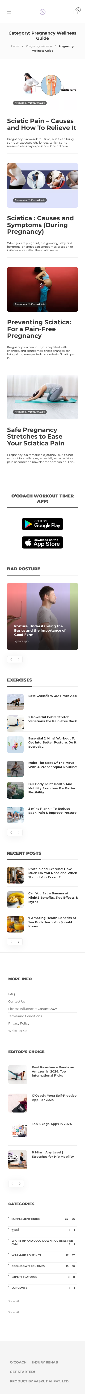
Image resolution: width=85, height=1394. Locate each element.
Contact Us (16, 1001)
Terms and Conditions (25, 1016)
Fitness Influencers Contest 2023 (32, 1009)
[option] (42, 616)
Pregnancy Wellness (39, 46)
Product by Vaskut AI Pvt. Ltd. (40, 1381)
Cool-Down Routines (43, 1266)
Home (15, 46)
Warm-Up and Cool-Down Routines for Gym (43, 1242)
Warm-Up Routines (43, 1255)
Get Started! (22, 1372)
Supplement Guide (43, 1219)
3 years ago (21, 641)
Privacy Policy (18, 1023)
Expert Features (43, 1277)
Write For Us (17, 1031)
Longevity (43, 1287)
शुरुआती (43, 1229)
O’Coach (18, 1362)
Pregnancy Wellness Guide (30, 102)
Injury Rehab (45, 1362)
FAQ (11, 994)
